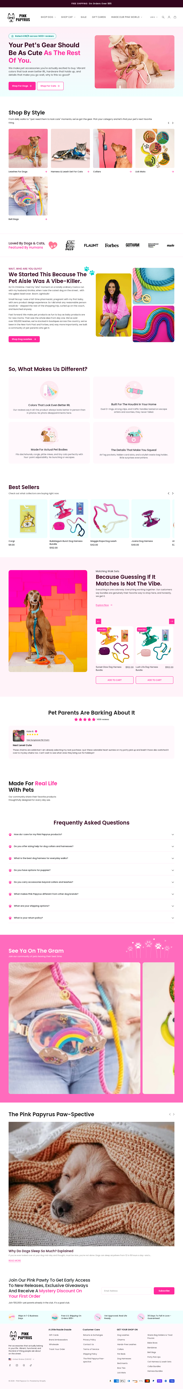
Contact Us (88, 1344)
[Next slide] (172, 123)
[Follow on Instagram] (17, 1365)
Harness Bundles (155, 1371)
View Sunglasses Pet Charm (38, 740)
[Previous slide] (168, 123)
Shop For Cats (48, 85)
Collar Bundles (154, 1366)
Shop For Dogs (20, 85)
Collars (120, 1349)
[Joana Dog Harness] (150, 518)
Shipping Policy (90, 1354)
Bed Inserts (122, 1363)
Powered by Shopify (38, 1381)
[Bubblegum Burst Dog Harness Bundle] (69, 518)
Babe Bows (152, 1342)
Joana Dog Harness (142, 541)
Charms (121, 1339)
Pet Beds (121, 1354)
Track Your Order (57, 1349)
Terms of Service (91, 1349)
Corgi (12, 541)
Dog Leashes (123, 1335)
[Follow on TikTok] (30, 1365)
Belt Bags (151, 1352)
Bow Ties (121, 1368)
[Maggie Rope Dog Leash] (109, 518)
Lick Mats (121, 1372)
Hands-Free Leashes (126, 1344)
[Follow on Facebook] (10, 1365)
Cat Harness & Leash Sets (159, 1361)
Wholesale (54, 1344)
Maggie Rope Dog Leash (103, 541)
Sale (84, 17)
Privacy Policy (89, 1339)
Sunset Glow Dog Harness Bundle (108, 668)
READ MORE (15, 1260)
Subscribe (164, 1290)
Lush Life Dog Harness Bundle (147, 668)
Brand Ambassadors (58, 1339)
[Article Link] (91, 1251)
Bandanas (152, 1347)
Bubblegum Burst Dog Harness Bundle (66, 543)
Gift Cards (99, 17)
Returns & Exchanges (93, 1335)
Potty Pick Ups (153, 1357)
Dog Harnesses (124, 1358)
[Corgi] (28, 518)
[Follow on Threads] (24, 1365)
